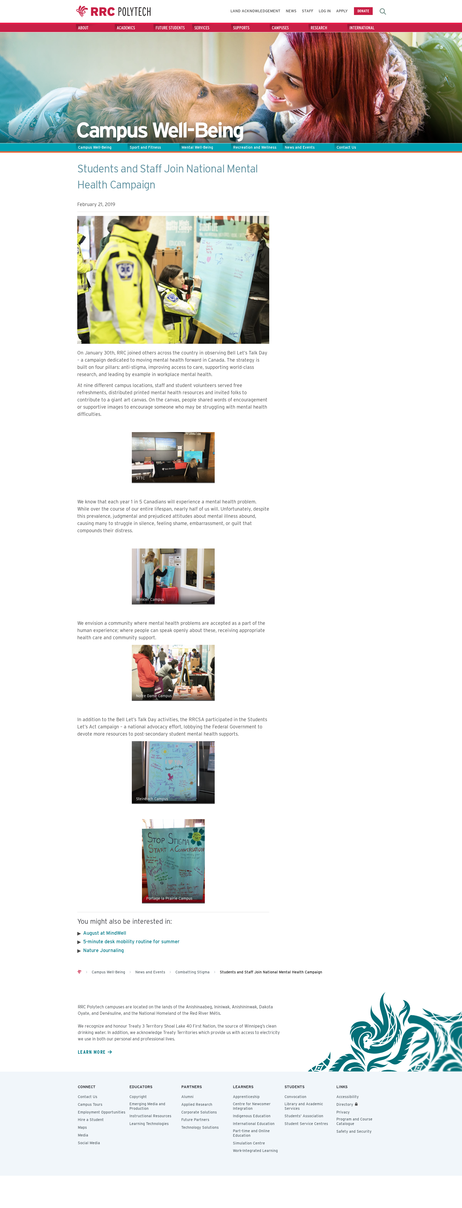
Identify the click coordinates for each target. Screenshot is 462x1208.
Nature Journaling (103, 950)
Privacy (343, 1112)
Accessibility (347, 1097)
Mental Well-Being (197, 147)
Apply (342, 11)
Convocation (295, 1097)
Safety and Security (354, 1131)
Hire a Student (91, 1120)
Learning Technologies (149, 1124)
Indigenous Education (252, 1116)
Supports (241, 27)
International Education (254, 1124)
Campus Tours (90, 1104)
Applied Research (196, 1104)
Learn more (92, 1052)
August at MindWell (104, 933)
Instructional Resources (150, 1116)
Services (201, 27)
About (83, 27)
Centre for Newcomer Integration (252, 1106)
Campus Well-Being (94, 147)
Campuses (280, 27)
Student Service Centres (306, 1124)
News (291, 11)
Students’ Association (303, 1116)
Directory (344, 1104)
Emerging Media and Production (147, 1106)
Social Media (89, 1143)
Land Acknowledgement (255, 11)
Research (319, 27)
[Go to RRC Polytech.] (79, 972)
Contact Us (346, 147)
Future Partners (195, 1120)
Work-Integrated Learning (255, 1150)
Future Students (170, 27)
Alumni (187, 1097)
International (362, 27)
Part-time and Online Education (251, 1133)
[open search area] (383, 11)
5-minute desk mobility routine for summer (132, 941)
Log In (325, 11)
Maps (82, 1127)
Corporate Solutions (199, 1112)
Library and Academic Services (303, 1106)
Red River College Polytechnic (113, 11)
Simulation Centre (249, 1143)
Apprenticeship (246, 1097)
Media (83, 1135)
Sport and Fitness (145, 147)
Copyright (138, 1097)
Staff (307, 11)
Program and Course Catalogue (354, 1121)
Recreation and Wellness (254, 147)
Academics (126, 27)
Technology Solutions (200, 1127)
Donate (363, 10)
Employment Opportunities (101, 1112)
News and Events (300, 147)
